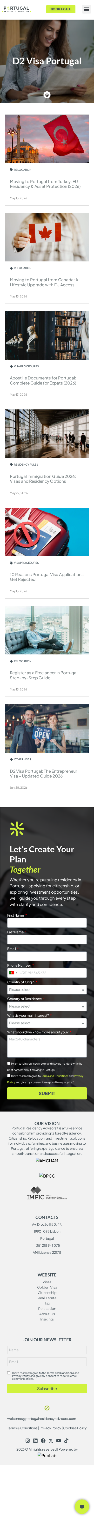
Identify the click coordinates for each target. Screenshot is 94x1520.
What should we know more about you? (38, 1032)
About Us (47, 1314)
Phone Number (19, 965)
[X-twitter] (50, 1440)
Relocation (47, 1308)
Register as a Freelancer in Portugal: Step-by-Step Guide (44, 675)
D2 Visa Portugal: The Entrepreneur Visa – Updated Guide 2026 (43, 773)
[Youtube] (58, 1440)
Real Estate (47, 1298)
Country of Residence (24, 999)
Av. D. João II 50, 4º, (47, 1224)
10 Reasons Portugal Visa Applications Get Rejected (47, 577)
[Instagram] (27, 1440)
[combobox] (13, 973)
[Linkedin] (35, 1440)
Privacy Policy (21, 1375)
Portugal (47, 1238)
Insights (47, 1319)
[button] (86, 9)
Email (11, 949)
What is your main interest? (28, 1015)
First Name (16, 915)
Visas (47, 1282)
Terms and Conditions (54, 1075)
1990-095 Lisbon (47, 1231)
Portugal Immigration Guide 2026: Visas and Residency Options (43, 479)
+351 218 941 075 (47, 1245)
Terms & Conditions (22, 1428)
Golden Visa (47, 1287)
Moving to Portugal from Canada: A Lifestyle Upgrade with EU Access (44, 282)
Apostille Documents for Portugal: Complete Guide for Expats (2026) (43, 380)
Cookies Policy (75, 1428)
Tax (47, 1303)
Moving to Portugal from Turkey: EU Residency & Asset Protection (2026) (45, 184)
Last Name (15, 932)
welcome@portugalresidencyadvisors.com (41, 1418)
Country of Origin (21, 982)
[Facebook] (43, 1440)
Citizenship (47, 1292)
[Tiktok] (66, 1440)
